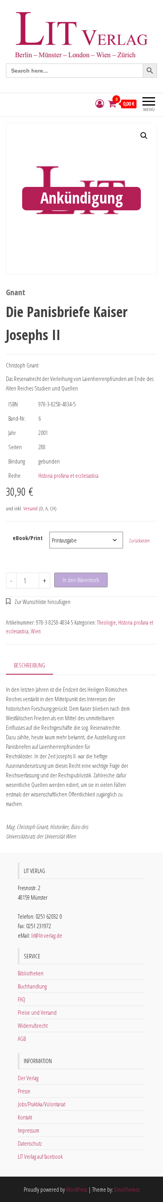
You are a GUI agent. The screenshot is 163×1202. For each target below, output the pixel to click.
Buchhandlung (32, 986)
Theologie (106, 622)
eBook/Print (28, 538)
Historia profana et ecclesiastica (68, 475)
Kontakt (25, 1117)
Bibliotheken (31, 973)
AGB (22, 1038)
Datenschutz (30, 1143)
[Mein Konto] (99, 104)
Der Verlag (28, 1078)
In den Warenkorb (81, 580)
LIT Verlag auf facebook (40, 1156)
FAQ (21, 999)
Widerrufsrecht (32, 1025)
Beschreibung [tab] (29, 665)
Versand (30, 508)
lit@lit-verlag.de (46, 935)
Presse (24, 1091)
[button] (144, 136)
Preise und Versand (37, 1012)
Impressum (28, 1130)
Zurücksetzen (139, 540)
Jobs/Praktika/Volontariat (41, 1104)
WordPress (76, 1189)
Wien (36, 631)
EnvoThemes (127, 1189)
